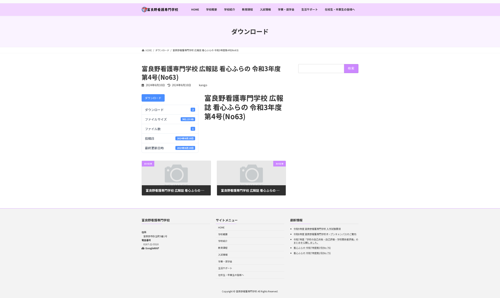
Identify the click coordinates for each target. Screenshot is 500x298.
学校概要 (223, 234)
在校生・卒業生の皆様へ (231, 275)
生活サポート (225, 268)
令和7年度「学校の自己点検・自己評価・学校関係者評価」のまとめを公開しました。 (326, 240)
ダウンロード (153, 98)
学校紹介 (223, 241)
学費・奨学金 (225, 261)
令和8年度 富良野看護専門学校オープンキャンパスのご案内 (325, 234)
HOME (221, 227)
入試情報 (223, 254)
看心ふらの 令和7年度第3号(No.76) (312, 247)
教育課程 (223, 247)
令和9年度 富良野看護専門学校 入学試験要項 (317, 228)
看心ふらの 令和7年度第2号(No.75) (312, 252)
